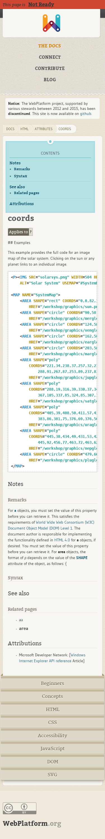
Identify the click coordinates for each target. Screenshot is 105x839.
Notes (15, 163)
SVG (52, 775)
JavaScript (53, 749)
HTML (52, 710)
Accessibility (52, 736)
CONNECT (50, 57)
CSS (52, 722)
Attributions (22, 204)
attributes (44, 129)
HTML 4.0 (62, 539)
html (24, 129)
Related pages (26, 193)
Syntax (20, 176)
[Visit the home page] (51, 23)
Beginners (52, 683)
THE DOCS (49, 46)
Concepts (52, 696)
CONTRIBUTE (50, 68)
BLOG (50, 80)
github (85, 113)
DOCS (10, 129)
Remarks (22, 169)
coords (65, 129)
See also (17, 187)
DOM (52, 762)
